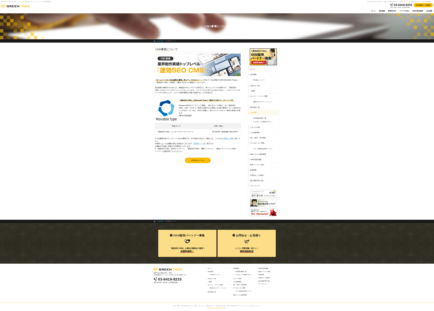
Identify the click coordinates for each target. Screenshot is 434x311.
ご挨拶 (252, 91)
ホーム (252, 69)
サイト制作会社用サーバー (262, 149)
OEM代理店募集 (256, 159)
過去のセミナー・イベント (262, 102)
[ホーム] (155, 41)
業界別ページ (199, 143)
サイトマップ (255, 186)
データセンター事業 (257, 143)
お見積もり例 (227, 138)
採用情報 (253, 170)
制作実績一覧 (255, 107)
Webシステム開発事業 (258, 154)
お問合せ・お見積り (257, 175)
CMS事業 (253, 112)
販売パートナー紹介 (257, 165)
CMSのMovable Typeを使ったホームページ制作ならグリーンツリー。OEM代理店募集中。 (26, 1)
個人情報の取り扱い (257, 180)
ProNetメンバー (259, 80)
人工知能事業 (255, 132)
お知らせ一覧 (255, 86)
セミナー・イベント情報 (259, 96)
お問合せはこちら (198, 160)
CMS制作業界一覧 (259, 118)
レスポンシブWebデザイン (262, 122)
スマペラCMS (255, 127)
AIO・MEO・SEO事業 (258, 138)
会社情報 (253, 74)
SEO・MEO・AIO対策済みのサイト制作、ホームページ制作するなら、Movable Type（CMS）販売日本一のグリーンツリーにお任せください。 (217, 306)
